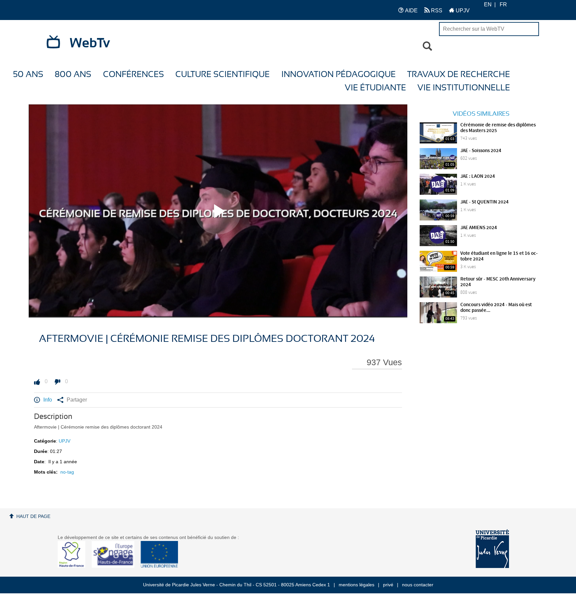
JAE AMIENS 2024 (478, 227)
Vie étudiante (375, 88)
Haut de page (33, 516)
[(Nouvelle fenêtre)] (492, 548)
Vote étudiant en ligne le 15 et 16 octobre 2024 (499, 256)
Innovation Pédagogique (338, 74)
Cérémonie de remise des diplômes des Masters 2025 (498, 128)
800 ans (73, 74)
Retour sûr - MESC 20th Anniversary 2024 (497, 282)
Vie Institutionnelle (463, 88)
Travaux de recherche (458, 74)
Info (47, 400)
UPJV (462, 10)
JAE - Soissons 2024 (480, 150)
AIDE (411, 10)
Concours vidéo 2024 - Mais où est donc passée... (496, 308)
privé (388, 584)
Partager (77, 400)
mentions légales (356, 584)
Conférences (133, 74)
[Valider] (427, 46)
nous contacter (417, 584)
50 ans (28, 74)
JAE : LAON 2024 (477, 176)
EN (488, 4)
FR (503, 4)
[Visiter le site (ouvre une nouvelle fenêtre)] (74, 566)
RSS (436, 10)
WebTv (90, 43)
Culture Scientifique (222, 74)
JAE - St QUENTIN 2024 (484, 202)
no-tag (67, 472)
